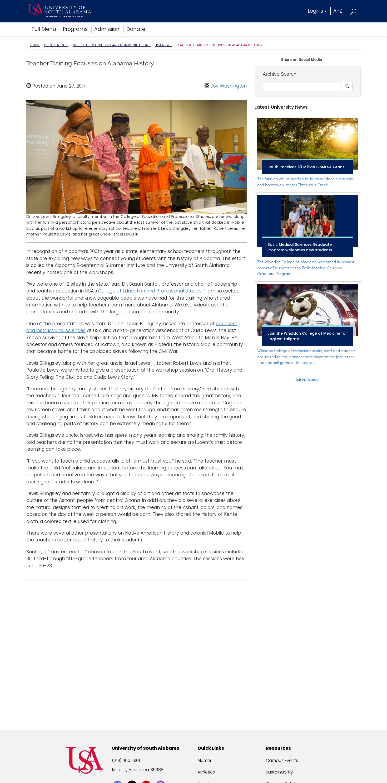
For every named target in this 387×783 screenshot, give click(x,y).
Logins (315, 11)
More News (307, 380)
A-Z (337, 11)
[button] (353, 11)
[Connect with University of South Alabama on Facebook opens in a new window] (118, 775)
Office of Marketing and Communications (112, 45)
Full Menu (44, 29)
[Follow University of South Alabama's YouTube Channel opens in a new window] (146, 775)
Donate (135, 29)
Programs (75, 29)
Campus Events (282, 760)
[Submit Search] (347, 86)
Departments (56, 45)
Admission (107, 29)
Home (35, 45)
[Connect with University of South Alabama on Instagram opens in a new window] (161, 775)
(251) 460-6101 (126, 760)
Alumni (204, 760)
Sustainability (279, 772)
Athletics (206, 772)
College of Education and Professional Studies (150, 291)
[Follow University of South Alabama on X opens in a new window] (132, 775)
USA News (163, 45)
